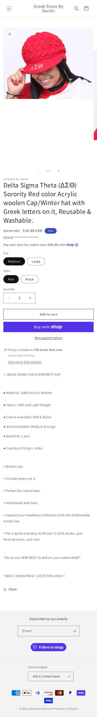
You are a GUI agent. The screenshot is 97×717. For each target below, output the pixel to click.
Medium (14, 261)
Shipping (8, 236)
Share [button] (13, 589)
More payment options (48, 337)
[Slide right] (58, 171)
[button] (9, 9)
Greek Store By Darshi (41, 708)
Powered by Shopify (66, 708)
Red (11, 279)
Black (29, 279)
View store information (24, 362)
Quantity (9, 289)
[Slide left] (39, 171)
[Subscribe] (74, 631)
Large (36, 261)
